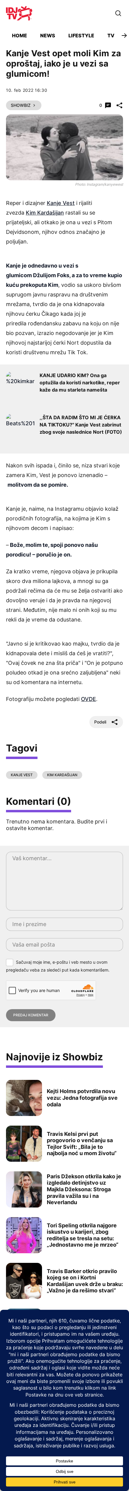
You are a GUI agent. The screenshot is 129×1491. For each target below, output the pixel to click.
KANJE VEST (22, 775)
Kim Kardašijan (45, 212)
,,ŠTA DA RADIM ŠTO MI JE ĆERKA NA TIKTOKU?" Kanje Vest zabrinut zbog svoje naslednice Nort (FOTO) (81, 424)
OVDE (88, 699)
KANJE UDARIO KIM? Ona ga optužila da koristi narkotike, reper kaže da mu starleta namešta (80, 382)
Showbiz (21, 105)
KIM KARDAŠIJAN (62, 775)
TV (110, 36)
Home (19, 36)
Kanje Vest (61, 203)
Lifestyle (81, 36)
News (47, 36)
